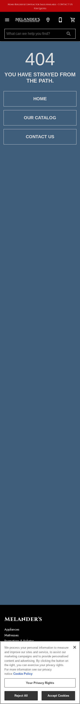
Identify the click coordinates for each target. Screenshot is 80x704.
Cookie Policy (22, 673)
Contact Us (40, 136)
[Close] (75, 647)
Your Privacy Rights (40, 683)
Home (40, 98)
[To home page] (27, 20)
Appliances (11, 629)
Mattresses (11, 635)
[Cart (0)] (73, 20)
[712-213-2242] (60, 20)
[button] (7, 20)
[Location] (48, 20)
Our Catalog (40, 117)
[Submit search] (69, 34)
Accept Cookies (58, 695)
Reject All (21, 695)
